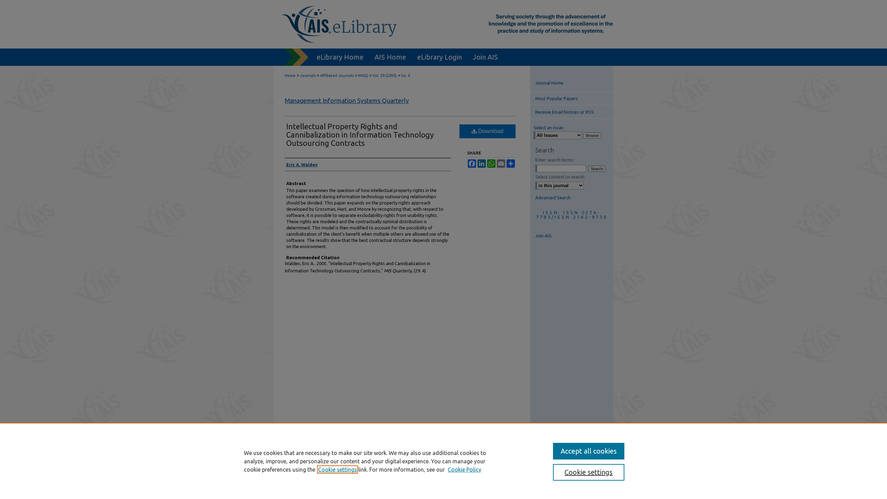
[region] (443, 461)
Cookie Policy (464, 469)
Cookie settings (337, 469)
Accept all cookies (589, 451)
